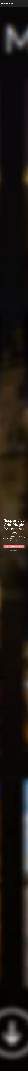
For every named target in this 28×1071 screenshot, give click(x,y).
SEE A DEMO (14, 550)
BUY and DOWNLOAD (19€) (14, 546)
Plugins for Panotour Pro (9, 3)
